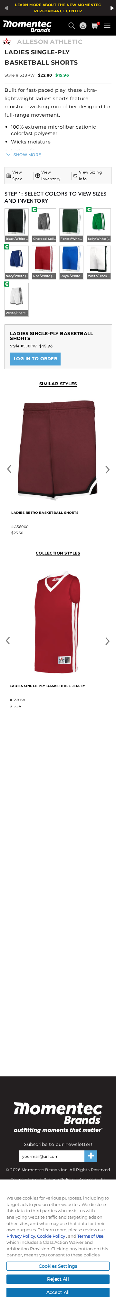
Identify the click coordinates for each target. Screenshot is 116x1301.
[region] (58, 1240)
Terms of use (24, 1179)
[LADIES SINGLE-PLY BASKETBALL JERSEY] (57, 673)
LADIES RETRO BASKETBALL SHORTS (44, 513)
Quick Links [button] (84, 29)
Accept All (58, 1292)
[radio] (16, 226)
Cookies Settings (58, 1266)
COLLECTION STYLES (58, 553)
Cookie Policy (51, 1236)
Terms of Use (90, 1236)
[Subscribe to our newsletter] (90, 1156)
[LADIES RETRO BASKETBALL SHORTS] (57, 500)
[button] (72, 28)
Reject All (58, 1279)
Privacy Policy (58, 1179)
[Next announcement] (111, 8)
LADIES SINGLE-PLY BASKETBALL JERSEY (47, 686)
